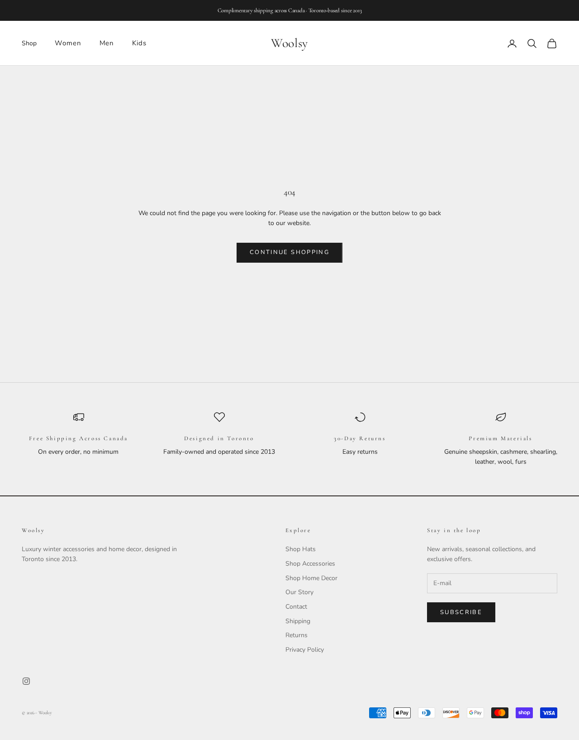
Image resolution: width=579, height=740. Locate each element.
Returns (296, 635)
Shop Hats (300, 549)
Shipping (297, 621)
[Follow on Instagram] (26, 681)
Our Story (299, 592)
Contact (296, 606)
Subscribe (461, 612)
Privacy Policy (304, 649)
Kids (139, 43)
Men (107, 43)
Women (68, 43)
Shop (29, 43)
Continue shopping (289, 252)
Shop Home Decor (311, 578)
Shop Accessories (310, 563)
